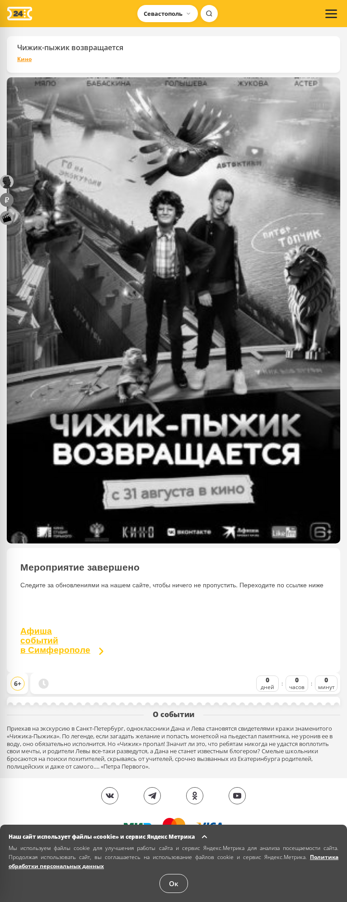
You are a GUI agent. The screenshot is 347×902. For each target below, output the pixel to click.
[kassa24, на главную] (19, 13)
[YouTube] (237, 795)
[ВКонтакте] (109, 795)
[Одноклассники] (194, 795)
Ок (173, 883)
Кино (24, 59)
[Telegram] (152, 795)
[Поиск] (209, 13)
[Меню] (331, 13)
